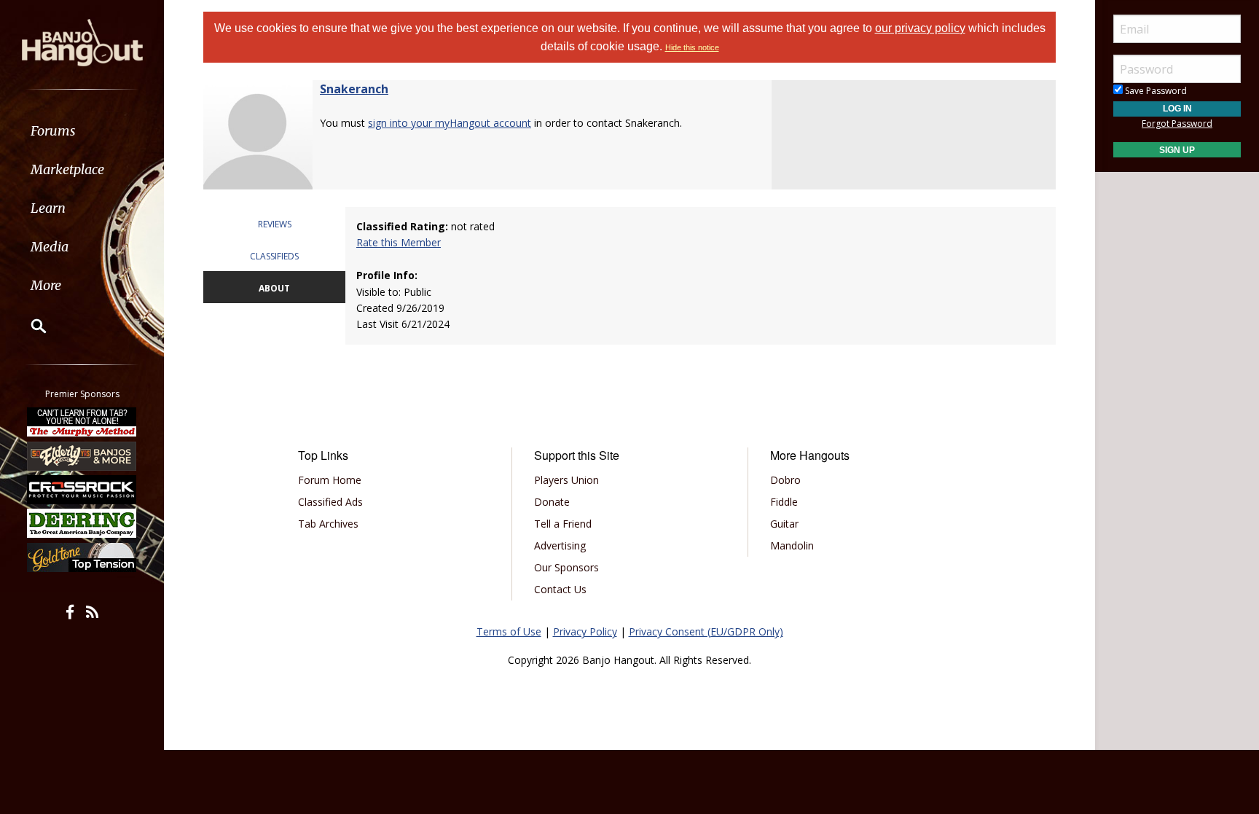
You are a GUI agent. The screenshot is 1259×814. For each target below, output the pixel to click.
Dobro (785, 480)
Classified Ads (330, 502)
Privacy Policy (585, 631)
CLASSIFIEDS (274, 256)
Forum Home (329, 480)
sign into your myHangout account (449, 123)
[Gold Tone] (82, 557)
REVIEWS (274, 224)
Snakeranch (354, 89)
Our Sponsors (566, 567)
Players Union (566, 480)
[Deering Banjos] (82, 523)
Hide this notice (692, 47)
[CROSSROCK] (82, 489)
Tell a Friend (563, 524)
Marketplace (67, 169)
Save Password (1155, 91)
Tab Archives (328, 524)
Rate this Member (398, 242)
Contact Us (560, 589)
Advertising (560, 545)
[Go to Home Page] (82, 42)
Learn (48, 208)
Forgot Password (1177, 123)
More (46, 285)
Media (49, 246)
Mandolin (792, 545)
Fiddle (784, 502)
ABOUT (274, 288)
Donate (552, 502)
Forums (53, 130)
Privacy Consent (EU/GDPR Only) (706, 631)
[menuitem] (82, 130)
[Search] (29, 325)
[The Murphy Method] (82, 422)
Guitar (784, 524)
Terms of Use (508, 631)
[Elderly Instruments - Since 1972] (82, 455)
